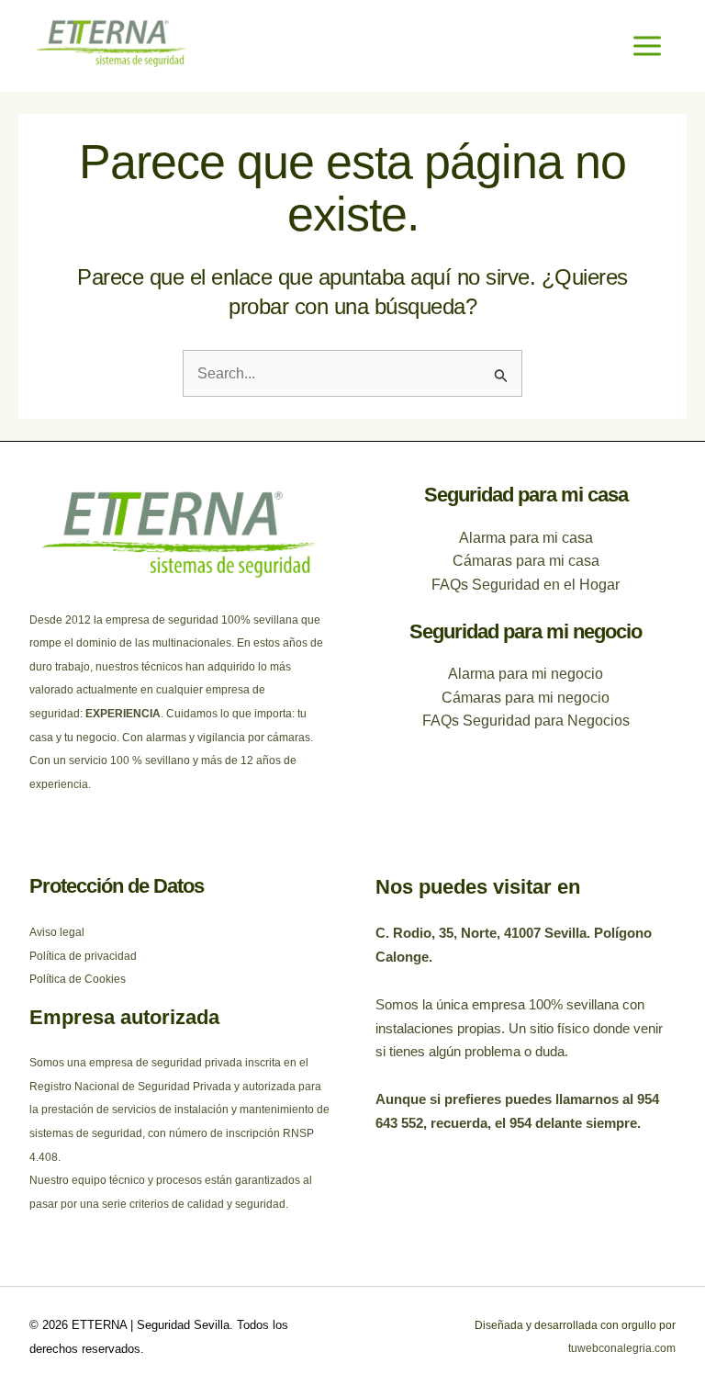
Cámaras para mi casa (526, 561)
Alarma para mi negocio (525, 674)
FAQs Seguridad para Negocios (526, 720)
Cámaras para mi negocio (526, 697)
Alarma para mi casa (526, 538)
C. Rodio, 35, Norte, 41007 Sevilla (481, 933)
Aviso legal (56, 932)
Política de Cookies (77, 979)
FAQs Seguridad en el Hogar (525, 584)
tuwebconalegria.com (622, 1348)
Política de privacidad (83, 956)
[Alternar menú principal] (647, 45)
